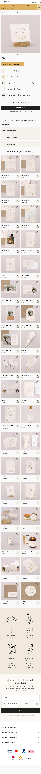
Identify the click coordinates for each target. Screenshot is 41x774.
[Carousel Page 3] (21, 54)
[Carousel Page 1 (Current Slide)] (17, 54)
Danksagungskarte (7, 300)
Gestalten (20, 108)
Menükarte (24, 452)
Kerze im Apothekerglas (28, 552)
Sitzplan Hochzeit (26, 502)
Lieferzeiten (10, 144)
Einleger (3, 275)
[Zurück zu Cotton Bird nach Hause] (7, 2)
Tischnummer (25, 477)
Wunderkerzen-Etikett (7, 375)
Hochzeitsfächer (26, 375)
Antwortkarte (25, 275)
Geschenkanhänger (27, 577)
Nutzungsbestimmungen (25, 717)
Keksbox (4, 527)
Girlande (3, 400)
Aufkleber (24, 602)
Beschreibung (11, 131)
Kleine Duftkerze (6, 552)
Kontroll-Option (11, 137)
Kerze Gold (24, 527)
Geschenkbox (5, 577)
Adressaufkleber (6, 602)
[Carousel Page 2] (19, 54)
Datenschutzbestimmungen (10, 717)
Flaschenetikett (26, 425)
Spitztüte (24, 350)
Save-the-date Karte (27, 250)
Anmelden (20, 711)
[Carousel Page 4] (23, 54)
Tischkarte (4, 452)
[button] (39, 7)
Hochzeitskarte (6, 175)
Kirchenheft (24, 400)
